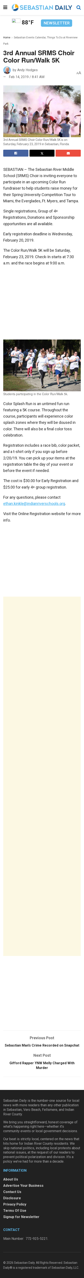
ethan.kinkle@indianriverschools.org (34, 503)
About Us (10, 1179)
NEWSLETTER (57, 22)
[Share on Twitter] (42, 153)
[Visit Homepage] (42, 7)
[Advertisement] (42, 776)
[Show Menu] (5, 7)
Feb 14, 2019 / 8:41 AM (26, 77)
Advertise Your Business (23, 1186)
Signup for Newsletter (21, 1217)
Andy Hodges (27, 70)
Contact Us (12, 1192)
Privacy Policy (14, 1204)
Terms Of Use (14, 1211)
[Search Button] (78, 7)
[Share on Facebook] (15, 153)
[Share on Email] (68, 153)
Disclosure (12, 1198)
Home (6, 37)
